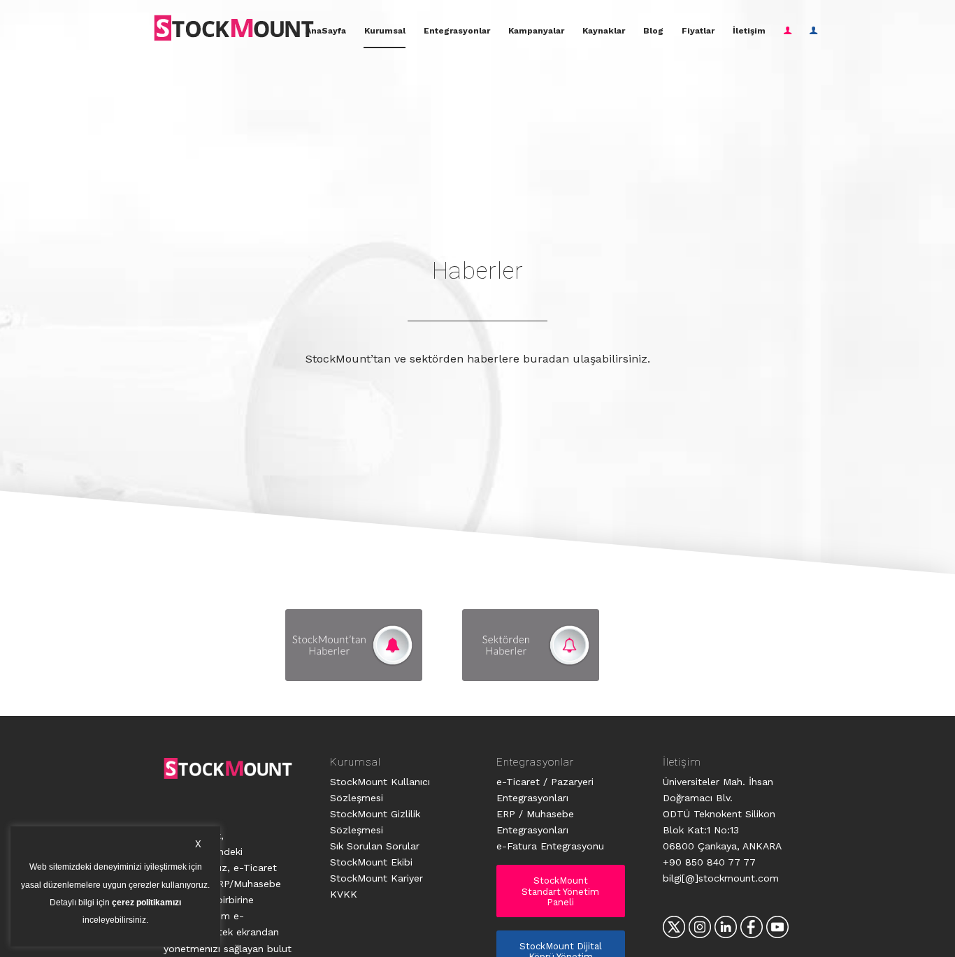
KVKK (343, 894)
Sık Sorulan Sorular (374, 846)
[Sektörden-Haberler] (530, 645)
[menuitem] (325, 30)
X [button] (198, 844)
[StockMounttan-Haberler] (353, 645)
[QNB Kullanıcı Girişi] (813, 30)
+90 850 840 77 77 (709, 862)
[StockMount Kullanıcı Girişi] (787, 30)
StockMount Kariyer (376, 878)
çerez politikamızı (146, 903)
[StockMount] (233, 28)
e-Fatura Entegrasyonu (550, 846)
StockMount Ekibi (371, 862)
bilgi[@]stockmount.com (721, 878)
